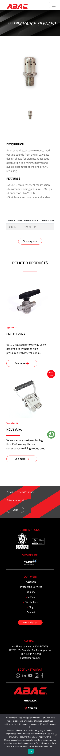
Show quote (30, 241)
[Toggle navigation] (53, 5)
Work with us (30, 622)
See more (20, 363)
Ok (31, 751)
